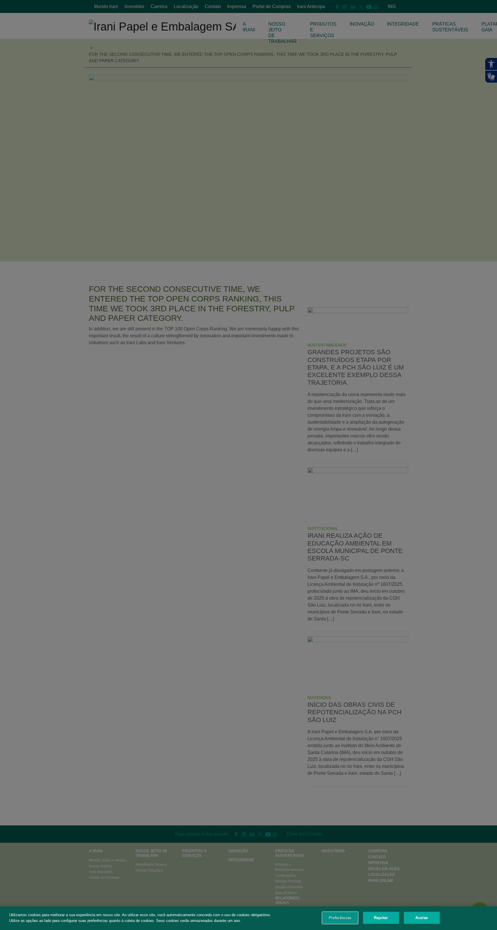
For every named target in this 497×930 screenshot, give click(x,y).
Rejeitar (381, 918)
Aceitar (421, 918)
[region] (248, 918)
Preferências (340, 918)
